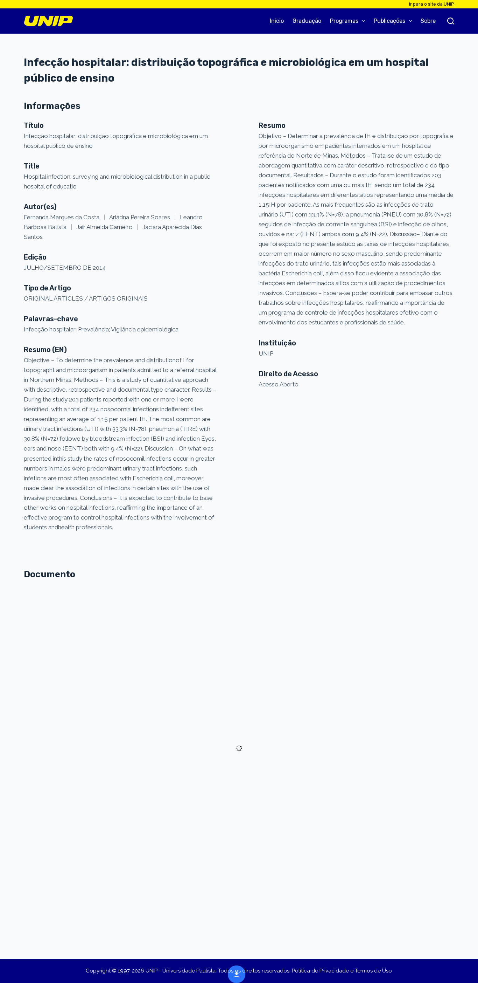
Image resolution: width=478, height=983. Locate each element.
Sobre (428, 21)
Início (277, 21)
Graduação (307, 21)
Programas (344, 21)
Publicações (389, 21)
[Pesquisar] (450, 21)
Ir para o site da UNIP (431, 4)
